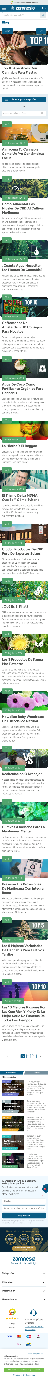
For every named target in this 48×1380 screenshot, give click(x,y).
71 (28, 1056)
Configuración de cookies (24, 1375)
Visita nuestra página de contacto (34, 1328)
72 (34, 1056)
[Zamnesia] (23, 8)
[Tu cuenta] (42, 8)
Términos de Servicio (18, 1223)
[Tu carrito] (46, 8)
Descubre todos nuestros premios (24, 1248)
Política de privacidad (36, 1353)
